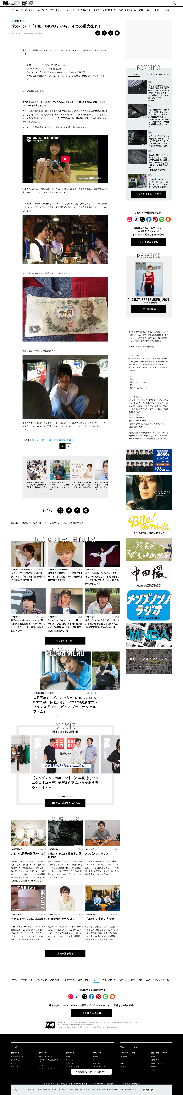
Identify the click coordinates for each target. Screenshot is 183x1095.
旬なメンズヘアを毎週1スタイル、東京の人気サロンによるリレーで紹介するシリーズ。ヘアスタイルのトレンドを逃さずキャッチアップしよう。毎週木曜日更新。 (65, 933)
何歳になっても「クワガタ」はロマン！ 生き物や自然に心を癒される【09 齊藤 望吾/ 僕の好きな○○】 (102, 623)
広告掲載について (112, 1084)
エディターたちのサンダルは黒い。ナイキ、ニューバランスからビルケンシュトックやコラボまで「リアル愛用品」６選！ (158, 141)
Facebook (149, 219)
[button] (38, 494)
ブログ (96, 10)
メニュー (179, 3)
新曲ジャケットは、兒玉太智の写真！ (52, 440)
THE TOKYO (53, 50)
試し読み (151, 309)
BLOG (18, 21)
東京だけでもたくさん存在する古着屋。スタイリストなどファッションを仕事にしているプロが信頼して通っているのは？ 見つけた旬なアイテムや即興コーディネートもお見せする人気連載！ (102, 933)
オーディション (27, 10)
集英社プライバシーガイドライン (75, 1084)
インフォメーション (161, 10)
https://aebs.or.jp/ (111, 1027)
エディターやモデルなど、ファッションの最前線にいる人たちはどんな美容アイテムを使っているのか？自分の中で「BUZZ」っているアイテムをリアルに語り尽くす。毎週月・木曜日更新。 (28, 933)
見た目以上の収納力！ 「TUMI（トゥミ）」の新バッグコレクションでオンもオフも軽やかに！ (64, 702)
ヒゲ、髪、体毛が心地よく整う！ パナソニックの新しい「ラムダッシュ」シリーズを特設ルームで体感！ (104, 487)
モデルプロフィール (127, 10)
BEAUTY (17, 914)
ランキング (42, 10)
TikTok (136, 219)
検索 (173, 3)
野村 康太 (63, 569)
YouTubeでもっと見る (68, 803)
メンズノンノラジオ (97, 853)
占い (148, 10)
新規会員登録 (151, 242)
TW (97, 33)
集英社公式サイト (51, 1084)
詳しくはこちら (148, 1090)
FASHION (40, 693)
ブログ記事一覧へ (65, 641)
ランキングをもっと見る (148, 194)
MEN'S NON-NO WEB (10, 3)
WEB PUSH (168, 219)
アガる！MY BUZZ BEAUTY (28, 918)
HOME (14, 523)
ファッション (55, 10)
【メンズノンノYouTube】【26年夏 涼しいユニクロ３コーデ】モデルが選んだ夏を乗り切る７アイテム (65, 782)
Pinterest (155, 219)
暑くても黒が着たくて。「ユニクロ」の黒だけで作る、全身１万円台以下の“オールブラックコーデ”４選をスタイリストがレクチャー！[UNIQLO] (158, 93)
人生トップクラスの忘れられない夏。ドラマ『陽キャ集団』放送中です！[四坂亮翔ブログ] (28, 576)
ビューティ (69, 10)
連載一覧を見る (65, 953)
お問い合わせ (97, 1084)
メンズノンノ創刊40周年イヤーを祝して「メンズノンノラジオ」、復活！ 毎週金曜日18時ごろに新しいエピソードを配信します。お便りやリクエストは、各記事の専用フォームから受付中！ (102, 867)
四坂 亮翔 (26, 569)
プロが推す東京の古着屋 (99, 918)
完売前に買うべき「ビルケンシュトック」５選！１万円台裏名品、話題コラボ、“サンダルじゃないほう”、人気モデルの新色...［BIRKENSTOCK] (158, 162)
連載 (141, 10)
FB (104, 33)
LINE (117, 33)
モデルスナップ (84, 10)
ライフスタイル (109, 10)
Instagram (129, 219)
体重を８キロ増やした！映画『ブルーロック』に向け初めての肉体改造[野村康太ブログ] (65, 576)
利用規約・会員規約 (131, 1084)
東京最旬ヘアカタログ (61, 918)
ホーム (15, 10)
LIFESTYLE (17, 849)
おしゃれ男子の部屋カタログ (28, 853)
